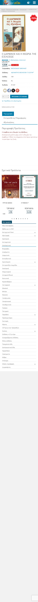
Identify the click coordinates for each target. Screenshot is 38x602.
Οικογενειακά (6, 301)
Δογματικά (5, 255)
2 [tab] (14, 219)
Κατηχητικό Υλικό (7, 232)
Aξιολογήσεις (9, 122)
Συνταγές (5, 321)
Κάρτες (4, 324)
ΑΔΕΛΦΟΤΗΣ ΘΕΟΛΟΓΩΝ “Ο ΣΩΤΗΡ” (22, 72)
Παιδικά (4, 308)
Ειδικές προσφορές (8, 364)
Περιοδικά (5, 314)
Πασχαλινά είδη (7, 344)
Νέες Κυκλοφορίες (7, 226)
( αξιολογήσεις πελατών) (17, 60)
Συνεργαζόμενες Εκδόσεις (10, 337)
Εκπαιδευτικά (6, 258)
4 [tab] (19, 219)
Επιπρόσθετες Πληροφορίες (15, 118)
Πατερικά (5, 311)
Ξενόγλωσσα (6, 298)
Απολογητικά (6, 245)
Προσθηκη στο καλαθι (19, 96)
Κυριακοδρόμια (7, 282)
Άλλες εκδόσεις (7, 341)
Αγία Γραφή (5, 235)
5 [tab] (21, 219)
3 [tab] (16, 219)
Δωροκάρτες (6, 367)
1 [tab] (12, 219)
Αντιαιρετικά (6, 242)
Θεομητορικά (6, 272)
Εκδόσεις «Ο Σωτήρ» (8, 334)
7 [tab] (25, 219)
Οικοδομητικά (6, 305)
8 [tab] (27, 219)
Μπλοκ (4, 291)
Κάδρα (4, 357)
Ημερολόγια (6, 351)
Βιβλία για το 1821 (8, 229)
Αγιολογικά (5, 239)
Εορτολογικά (6, 262)
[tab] (8, 114)
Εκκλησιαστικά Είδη (8, 347)
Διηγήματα (5, 252)
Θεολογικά (5, 268)
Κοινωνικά (5, 278)
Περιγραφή (8, 113)
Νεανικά (5, 295)
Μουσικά (5, 288)
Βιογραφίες (5, 249)
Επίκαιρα (5, 361)
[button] (11, 101)
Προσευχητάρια (7, 318)
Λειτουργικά (6, 285)
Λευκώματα (6, 354)
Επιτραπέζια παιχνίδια (9, 265)
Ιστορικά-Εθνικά (7, 275)
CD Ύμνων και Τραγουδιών (10, 328)
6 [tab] (23, 219)
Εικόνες (4, 331)
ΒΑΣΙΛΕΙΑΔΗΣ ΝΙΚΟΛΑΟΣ (18, 68)
